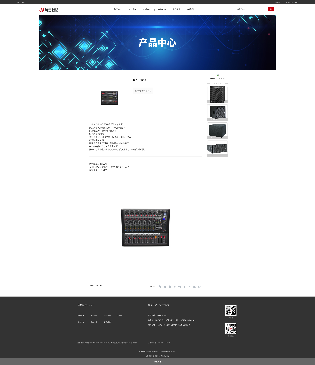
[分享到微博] (175, 287)
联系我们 (191, 9)
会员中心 (295, 2)
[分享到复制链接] (160, 287)
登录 (18, 2)
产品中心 (147, 9)
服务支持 (162, 9)
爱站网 (148, 351)
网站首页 (81, 315)
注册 (23, 2)
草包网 (153, 351)
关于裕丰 (118, 9)
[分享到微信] (180, 287)
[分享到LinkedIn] (194, 287)
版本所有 (157, 361)
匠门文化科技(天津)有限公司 (165, 351)
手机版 (288, 2)
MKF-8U (99, 285)
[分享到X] (189, 287)
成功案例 (132, 9)
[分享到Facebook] (185, 287)
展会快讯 (176, 9)
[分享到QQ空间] (165, 287)
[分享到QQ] (170, 287)
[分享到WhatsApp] (199, 287)
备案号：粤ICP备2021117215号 (159, 343)
